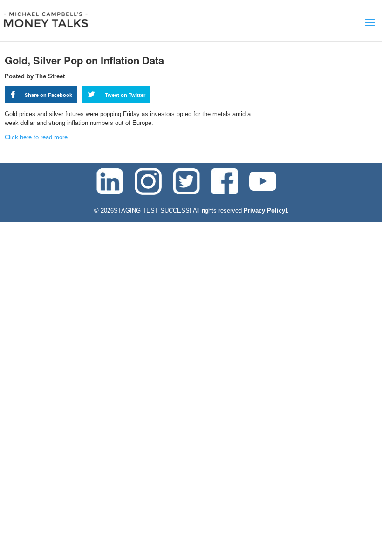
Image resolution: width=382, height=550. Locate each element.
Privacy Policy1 (266, 210)
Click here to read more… (39, 137)
